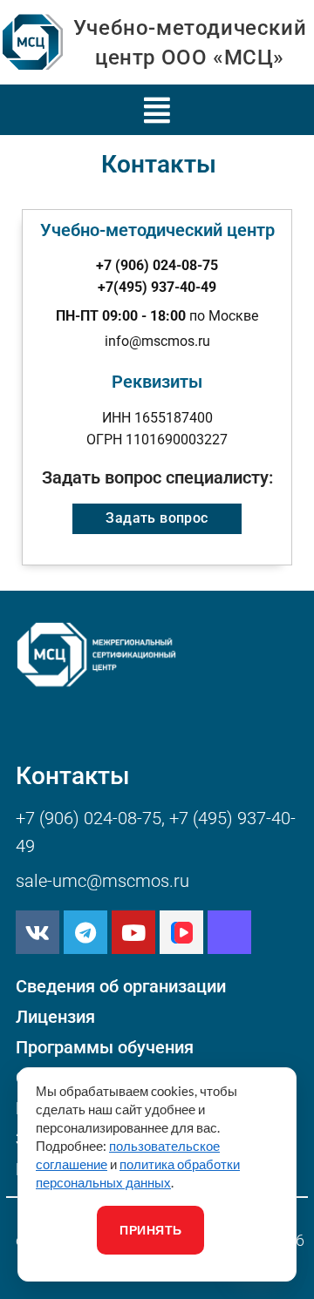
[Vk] (37, 932)
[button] (157, 110)
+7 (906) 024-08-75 (88, 818)
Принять (150, 1229)
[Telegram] (85, 932)
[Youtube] (133, 932)
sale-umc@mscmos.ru (102, 880)
